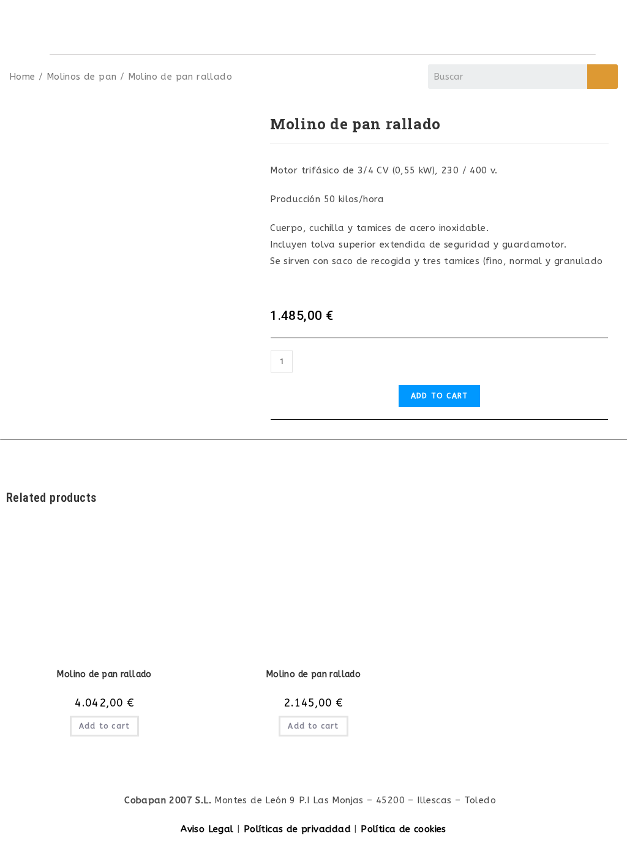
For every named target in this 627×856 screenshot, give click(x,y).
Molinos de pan (82, 76)
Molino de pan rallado (104, 674)
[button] (576, 27)
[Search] (602, 76)
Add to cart (439, 396)
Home (22, 76)
